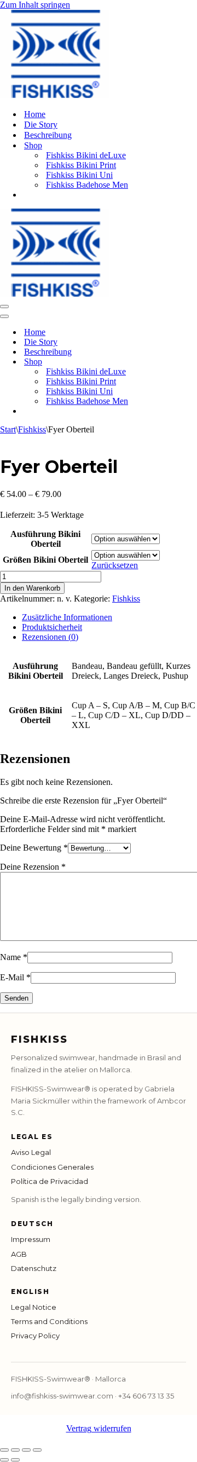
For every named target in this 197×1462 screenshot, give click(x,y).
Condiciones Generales (52, 1167)
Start (8, 429)
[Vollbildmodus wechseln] (15, 1450)
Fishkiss (32, 429)
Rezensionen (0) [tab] (50, 637)
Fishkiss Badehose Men (87, 184)
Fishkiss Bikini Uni (79, 175)
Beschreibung (48, 135)
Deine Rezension (33, 866)
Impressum (30, 1239)
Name (13, 957)
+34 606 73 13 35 (146, 1395)
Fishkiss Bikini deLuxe (86, 155)
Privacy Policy (35, 1335)
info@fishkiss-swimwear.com (62, 1395)
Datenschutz (33, 1268)
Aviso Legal (31, 1152)
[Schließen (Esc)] (37, 1450)
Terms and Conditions (49, 1321)
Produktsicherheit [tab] (52, 627)
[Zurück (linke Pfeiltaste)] (4, 1459)
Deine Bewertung (34, 847)
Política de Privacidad (49, 1181)
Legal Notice (33, 1307)
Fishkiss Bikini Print (81, 165)
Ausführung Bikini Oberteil (45, 538)
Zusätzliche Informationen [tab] (67, 617)
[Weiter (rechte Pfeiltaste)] (15, 1459)
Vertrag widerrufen (98, 1428)
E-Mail (15, 977)
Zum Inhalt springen (35, 4)
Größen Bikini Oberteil (45, 559)
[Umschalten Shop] (191, 362)
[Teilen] (26, 1450)
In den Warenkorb (32, 588)
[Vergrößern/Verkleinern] (4, 1450)
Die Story (40, 124)
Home (34, 114)
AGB (19, 1254)
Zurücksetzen (114, 565)
